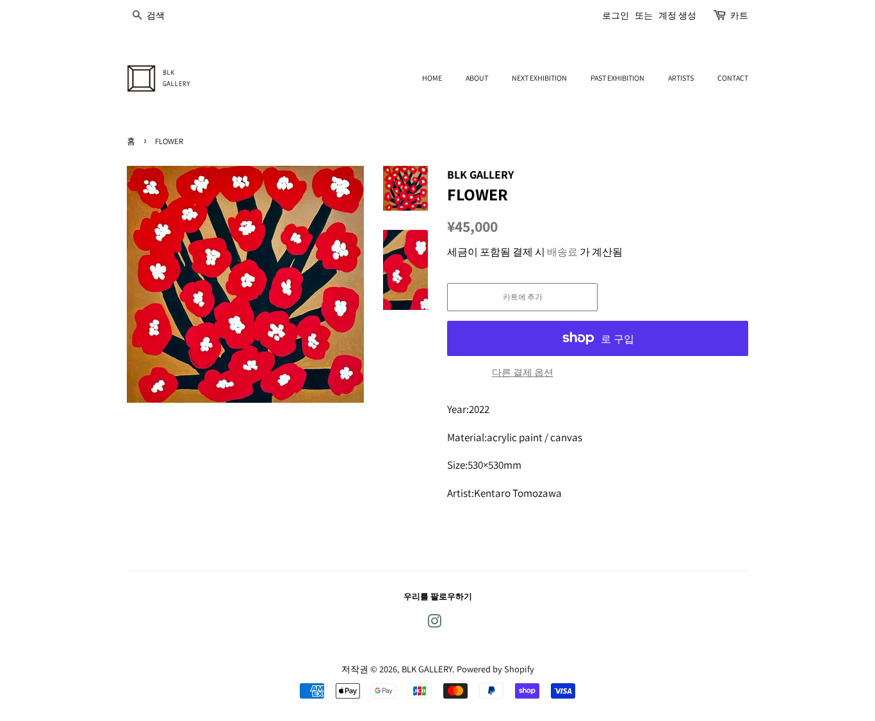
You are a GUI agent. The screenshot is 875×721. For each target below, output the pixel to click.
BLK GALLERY (427, 669)
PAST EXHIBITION (617, 78)
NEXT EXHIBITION (539, 78)
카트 (739, 15)
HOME (432, 78)
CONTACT (732, 78)
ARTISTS (681, 78)
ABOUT (477, 78)
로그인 (615, 15)
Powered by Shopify (495, 669)
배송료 (562, 252)
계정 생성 (677, 15)
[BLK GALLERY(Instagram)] (434, 623)
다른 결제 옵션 (522, 372)
